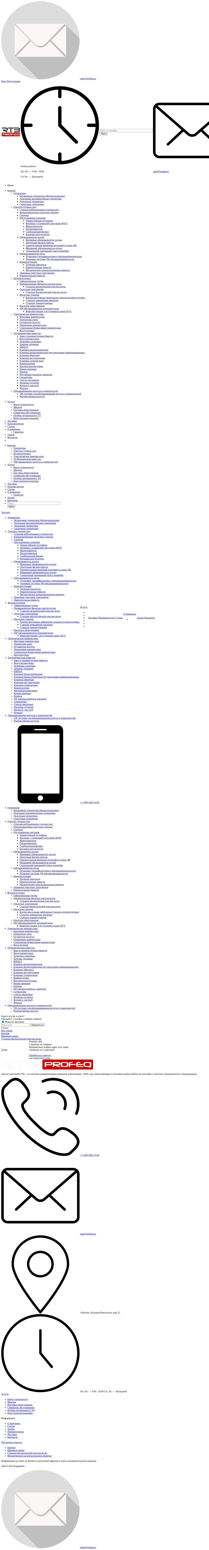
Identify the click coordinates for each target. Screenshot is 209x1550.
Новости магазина (14, 1022)
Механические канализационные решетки (29, 1455)
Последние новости (11, 1442)
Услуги (11, 401)
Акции (11, 434)
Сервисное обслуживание (27, 412)
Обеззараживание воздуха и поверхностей (35, 391)
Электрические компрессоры (28, 314)
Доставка (12, 421)
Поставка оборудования (25, 410)
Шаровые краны (9, 1036)
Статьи (11, 426)
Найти (11, 506)
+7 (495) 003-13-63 (89, 802)
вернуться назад (42, 1058)
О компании (13, 429)
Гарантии (18, 432)
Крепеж (5, 1033)
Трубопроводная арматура (27, 333)
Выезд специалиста (23, 404)
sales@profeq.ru (161, 171)
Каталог (11, 190)
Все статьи (6, 1030)
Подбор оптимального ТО (27, 415)
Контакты (12, 437)
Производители (15, 423)
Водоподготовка (22, 278)
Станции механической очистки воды (21, 1039)
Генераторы (19, 193)
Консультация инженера (26, 418)
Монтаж (17, 407)
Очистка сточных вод (24, 207)
